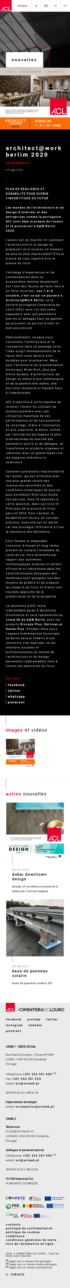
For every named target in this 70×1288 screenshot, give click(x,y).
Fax (23, 1078)
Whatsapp (16, 696)
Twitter (14, 690)
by (7, 1274)
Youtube (33, 1019)
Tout (11, 71)
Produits (55, 71)
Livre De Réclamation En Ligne (30, 1243)
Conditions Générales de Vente (31, 1240)
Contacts (13, 1224)
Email (22, 1083)
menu (22, 6)
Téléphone (31, 1074)
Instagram (14, 1025)
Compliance (15, 1236)
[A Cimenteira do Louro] (6, 6)
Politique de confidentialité (29, 1228)
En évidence (31, 71)
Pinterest (16, 702)
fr (65, 5)
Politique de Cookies (23, 1232)
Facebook (16, 684)
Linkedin (35, 1025)
